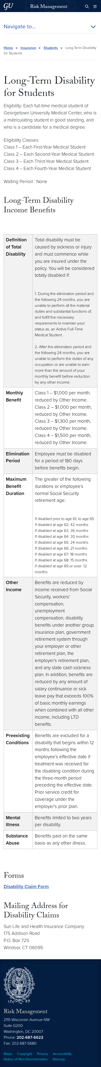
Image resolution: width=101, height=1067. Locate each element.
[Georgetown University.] (8, 6)
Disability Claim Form (26, 886)
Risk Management (48, 7)
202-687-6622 (30, 1037)
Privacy (42, 1054)
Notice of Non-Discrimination (26, 1059)
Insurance (28, 48)
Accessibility (62, 1054)
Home (8, 48)
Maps (8, 1054)
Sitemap (58, 1059)
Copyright (24, 1054)
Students (51, 48)
